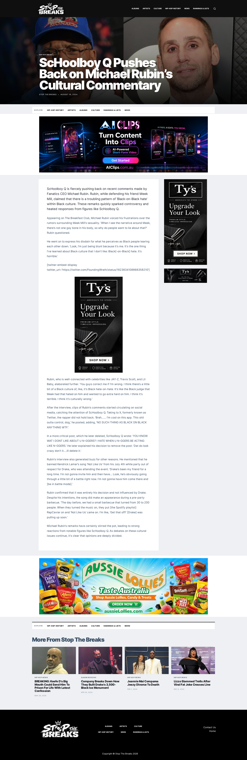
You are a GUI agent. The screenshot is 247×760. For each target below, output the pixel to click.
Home (212, 731)
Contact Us (209, 727)
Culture (158, 8)
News (187, 8)
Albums (135, 8)
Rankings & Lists (201, 8)
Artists (146, 8)
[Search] (215, 9)
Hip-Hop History (173, 8)
